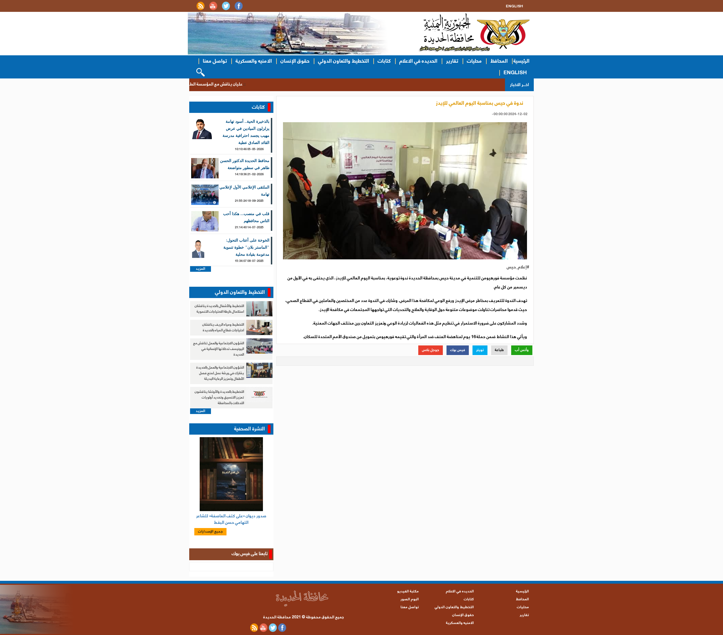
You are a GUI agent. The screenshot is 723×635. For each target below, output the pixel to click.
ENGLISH (515, 72)
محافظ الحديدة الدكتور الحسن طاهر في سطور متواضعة (244, 164)
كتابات (384, 61)
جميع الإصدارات (210, 531)
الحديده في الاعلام (418, 61)
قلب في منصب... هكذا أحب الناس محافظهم (246, 217)
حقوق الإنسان (295, 61)
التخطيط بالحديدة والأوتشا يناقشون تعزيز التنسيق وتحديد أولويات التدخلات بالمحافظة (219, 397)
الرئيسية (521, 61)
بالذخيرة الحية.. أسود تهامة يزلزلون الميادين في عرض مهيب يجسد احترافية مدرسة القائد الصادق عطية (246, 132)
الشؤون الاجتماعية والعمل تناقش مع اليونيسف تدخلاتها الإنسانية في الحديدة (218, 349)
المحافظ (499, 61)
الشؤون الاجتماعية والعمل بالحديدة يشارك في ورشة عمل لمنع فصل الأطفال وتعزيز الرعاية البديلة (220, 373)
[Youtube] (213, 9)
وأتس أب (522, 350)
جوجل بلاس (430, 350)
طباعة (499, 350)
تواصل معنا (215, 61)
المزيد (200, 269)
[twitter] (226, 9)
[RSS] (200, 9)
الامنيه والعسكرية (254, 61)
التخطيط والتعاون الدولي (343, 61)
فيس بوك (457, 350)
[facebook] (238, 9)
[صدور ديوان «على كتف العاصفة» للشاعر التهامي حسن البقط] (231, 474)
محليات (474, 61)
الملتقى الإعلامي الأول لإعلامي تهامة (244, 190)
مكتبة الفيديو (408, 591)
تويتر (480, 350)
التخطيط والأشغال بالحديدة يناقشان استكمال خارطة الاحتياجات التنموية (219, 309)
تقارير (452, 61)
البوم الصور (409, 599)
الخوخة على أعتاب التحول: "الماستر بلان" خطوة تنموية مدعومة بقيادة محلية (246, 247)
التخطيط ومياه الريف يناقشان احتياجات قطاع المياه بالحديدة (223, 327)
